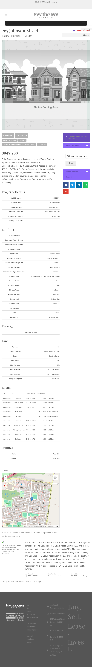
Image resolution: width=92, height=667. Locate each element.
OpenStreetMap (34, 526)
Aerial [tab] (6, 471)
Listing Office (74, 574)
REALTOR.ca (9, 545)
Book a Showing (72, 145)
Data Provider (52, 574)
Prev (3, 85)
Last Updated (29, 574)
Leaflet (26, 526)
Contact (69, 177)
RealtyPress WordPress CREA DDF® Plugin (21, 582)
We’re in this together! (49, 2)
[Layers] (55, 477)
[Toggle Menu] (83, 23)
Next (88, 85)
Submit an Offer (72, 171)
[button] (76, 145)
